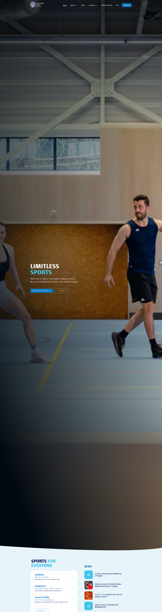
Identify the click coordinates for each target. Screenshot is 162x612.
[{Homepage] (37, 4)
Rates (83, 5)
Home (65, 5)
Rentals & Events (107, 5)
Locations (92, 5)
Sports (73, 5)
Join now (127, 5)
